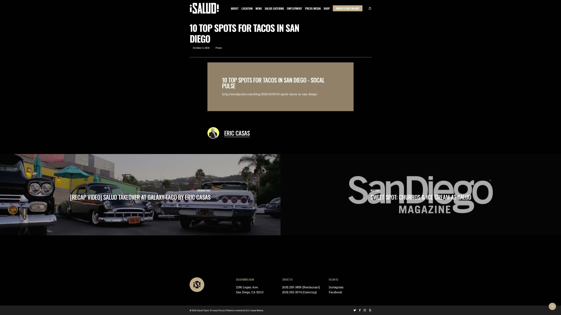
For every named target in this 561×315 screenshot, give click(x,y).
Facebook (335, 292)
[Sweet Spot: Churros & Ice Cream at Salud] (420, 194)
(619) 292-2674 (292, 292)
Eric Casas (237, 133)
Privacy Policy (217, 310)
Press (218, 47)
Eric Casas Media (254, 310)
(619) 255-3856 (292, 287)
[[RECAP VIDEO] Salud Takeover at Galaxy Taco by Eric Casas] (140, 194)
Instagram (336, 287)
